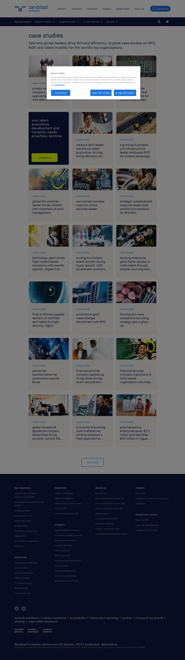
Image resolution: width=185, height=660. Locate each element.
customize (60, 92)
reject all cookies (101, 92)
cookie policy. (59, 85)
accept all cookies (125, 92)
